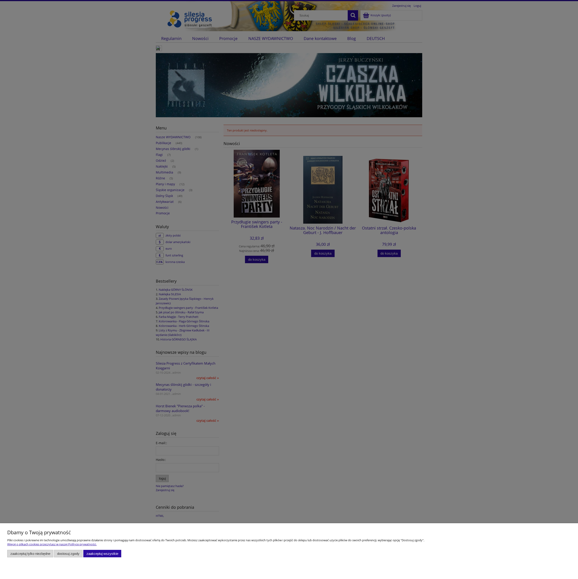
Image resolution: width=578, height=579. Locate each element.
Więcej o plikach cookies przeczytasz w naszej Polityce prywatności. (52, 544)
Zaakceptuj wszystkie (102, 554)
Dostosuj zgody (68, 554)
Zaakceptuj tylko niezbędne (30, 554)
